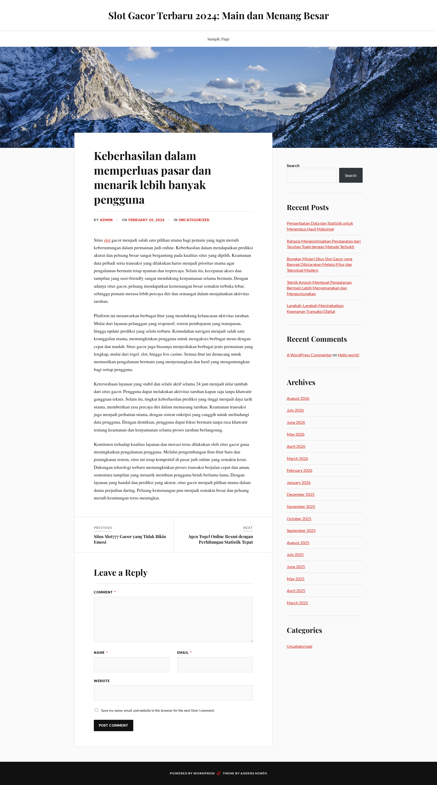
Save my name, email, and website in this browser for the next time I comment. (158, 710)
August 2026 (298, 398)
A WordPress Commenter (309, 354)
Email (184, 653)
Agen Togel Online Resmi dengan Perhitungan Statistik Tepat (220, 539)
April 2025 (296, 590)
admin (106, 220)
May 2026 (295, 434)
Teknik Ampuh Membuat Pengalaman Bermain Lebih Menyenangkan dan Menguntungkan (319, 288)
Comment (105, 592)
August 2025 (298, 542)
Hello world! (348, 354)
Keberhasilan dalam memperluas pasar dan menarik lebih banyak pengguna (152, 177)
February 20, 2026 (146, 220)
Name (101, 653)
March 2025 (297, 602)
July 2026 (295, 410)
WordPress (204, 773)
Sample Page (218, 38)
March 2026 (297, 458)
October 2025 (299, 518)
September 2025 (301, 530)
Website (102, 681)
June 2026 (296, 422)
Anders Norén (254, 773)
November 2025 (301, 506)
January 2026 (299, 482)
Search (293, 165)
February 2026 (299, 470)
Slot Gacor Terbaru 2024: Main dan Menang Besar (218, 15)
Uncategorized (194, 220)
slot (107, 240)
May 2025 (295, 578)
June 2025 (296, 566)
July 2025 (295, 554)
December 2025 (301, 494)
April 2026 (296, 446)
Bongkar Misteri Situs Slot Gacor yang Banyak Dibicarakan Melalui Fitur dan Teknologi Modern (319, 264)
